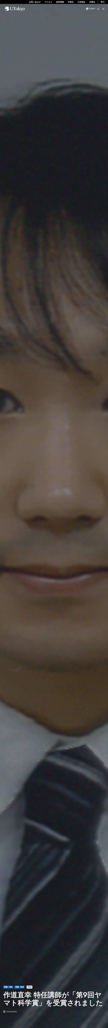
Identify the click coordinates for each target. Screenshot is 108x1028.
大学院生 (81, 2)
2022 (29, 987)
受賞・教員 (19, 987)
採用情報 (60, 2)
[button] (98, 9)
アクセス (48, 2)
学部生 (71, 2)
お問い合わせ (35, 2)
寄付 (103, 2)
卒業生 (92, 2)
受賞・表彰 (8, 987)
